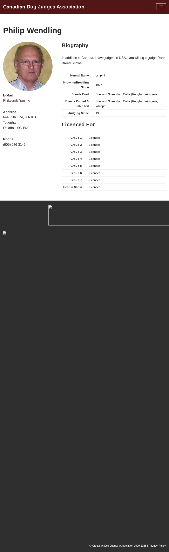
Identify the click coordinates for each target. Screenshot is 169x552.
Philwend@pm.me (16, 100)
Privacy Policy (157, 545)
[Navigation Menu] (161, 6)
